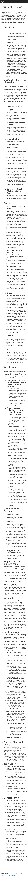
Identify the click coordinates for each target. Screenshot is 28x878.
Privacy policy (4, 875)
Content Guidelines (17, 518)
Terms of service (21, 873)
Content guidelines (12, 875)
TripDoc (3, 2)
